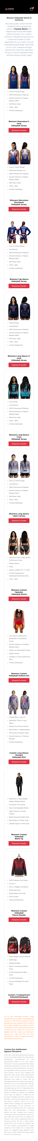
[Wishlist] (26, 9)
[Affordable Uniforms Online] (9, 9)
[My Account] (21, 9)
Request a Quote (19, 130)
